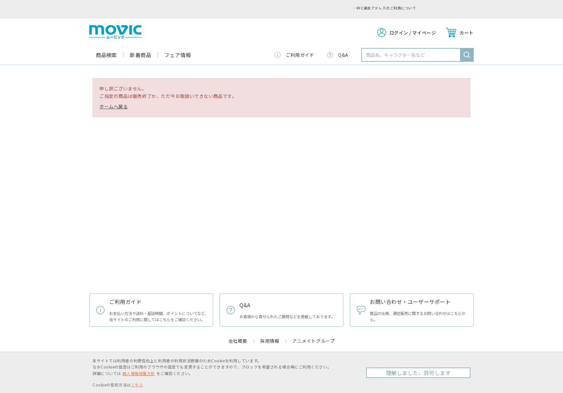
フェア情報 (177, 55)
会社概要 (237, 341)
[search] (467, 55)
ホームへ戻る (113, 106)
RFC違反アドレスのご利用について (308, 7)
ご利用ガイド (300, 55)
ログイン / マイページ (412, 32)
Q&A (343, 55)
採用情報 (269, 341)
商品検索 (106, 55)
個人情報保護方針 (138, 373)
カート (466, 32)
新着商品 (140, 55)
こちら (137, 384)
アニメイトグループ (313, 341)
